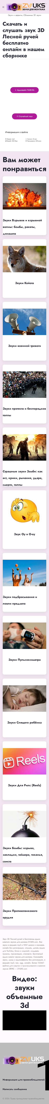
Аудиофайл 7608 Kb (25, 90)
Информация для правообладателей (24, 1079)
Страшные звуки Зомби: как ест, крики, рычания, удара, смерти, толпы (23, 478)
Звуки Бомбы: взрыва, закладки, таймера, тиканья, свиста (23, 854)
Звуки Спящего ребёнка (24, 722)
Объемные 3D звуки (32, 15)
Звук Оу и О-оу (24, 534)
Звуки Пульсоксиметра (24, 660)
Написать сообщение (15, 1089)
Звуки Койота (24, 283)
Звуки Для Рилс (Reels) (24, 785)
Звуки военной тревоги (24, 346)
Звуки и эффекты (15, 15)
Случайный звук (25, 116)
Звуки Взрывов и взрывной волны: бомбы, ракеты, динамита (22, 227)
